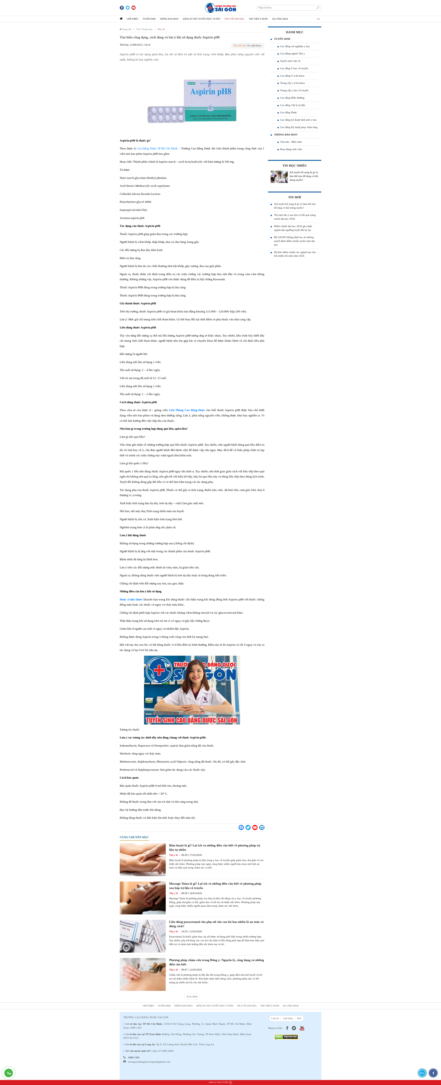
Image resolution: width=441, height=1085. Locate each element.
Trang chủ (126, 29)
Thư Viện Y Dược (258, 19)
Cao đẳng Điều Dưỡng (292, 97)
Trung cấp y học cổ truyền (294, 90)
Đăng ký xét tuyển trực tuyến (201, 19)
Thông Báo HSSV (169, 19)
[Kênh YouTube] (255, 827)
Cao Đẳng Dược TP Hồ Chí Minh (157, 148)
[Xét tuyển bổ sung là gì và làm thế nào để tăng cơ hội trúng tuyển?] (279, 177)
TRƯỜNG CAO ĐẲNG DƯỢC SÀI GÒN (145, 1017)
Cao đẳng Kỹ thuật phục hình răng (298, 127)
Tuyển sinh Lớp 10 (290, 61)
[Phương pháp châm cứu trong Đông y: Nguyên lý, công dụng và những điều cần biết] (143, 974)
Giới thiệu (132, 19)
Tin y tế (161, 29)
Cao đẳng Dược (288, 112)
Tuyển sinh (149, 19)
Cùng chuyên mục (134, 837)
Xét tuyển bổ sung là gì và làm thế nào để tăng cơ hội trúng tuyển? (304, 176)
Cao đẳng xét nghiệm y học (295, 46)
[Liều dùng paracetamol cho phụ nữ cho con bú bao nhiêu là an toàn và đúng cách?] (143, 936)
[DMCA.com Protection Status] (286, 1036)
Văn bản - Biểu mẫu (291, 141)
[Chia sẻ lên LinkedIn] (261, 827)
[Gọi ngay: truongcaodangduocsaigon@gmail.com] (10, 1074)
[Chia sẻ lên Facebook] (241, 827)
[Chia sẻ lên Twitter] (248, 827)
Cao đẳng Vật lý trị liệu (292, 105)
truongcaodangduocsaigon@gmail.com (149, 1061)
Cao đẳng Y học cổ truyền (294, 68)
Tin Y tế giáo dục (234, 19)
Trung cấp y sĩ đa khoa (292, 83)
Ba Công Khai (280, 19)
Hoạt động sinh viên (291, 149)
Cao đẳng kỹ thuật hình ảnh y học (298, 119)
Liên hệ (275, 1018)
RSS (299, 1018)
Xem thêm (192, 996)
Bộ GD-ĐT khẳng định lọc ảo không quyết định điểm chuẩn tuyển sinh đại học (294, 241)
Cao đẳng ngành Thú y (292, 53)
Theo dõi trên (240, 45)
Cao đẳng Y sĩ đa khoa (292, 75)
